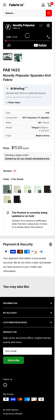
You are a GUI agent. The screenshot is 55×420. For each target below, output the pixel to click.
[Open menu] (4, 5)
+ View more (13, 102)
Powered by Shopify (12, 413)
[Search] (49, 13)
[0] (49, 5)
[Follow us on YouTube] (5, 385)
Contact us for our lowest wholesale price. (27, 158)
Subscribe (13, 360)
